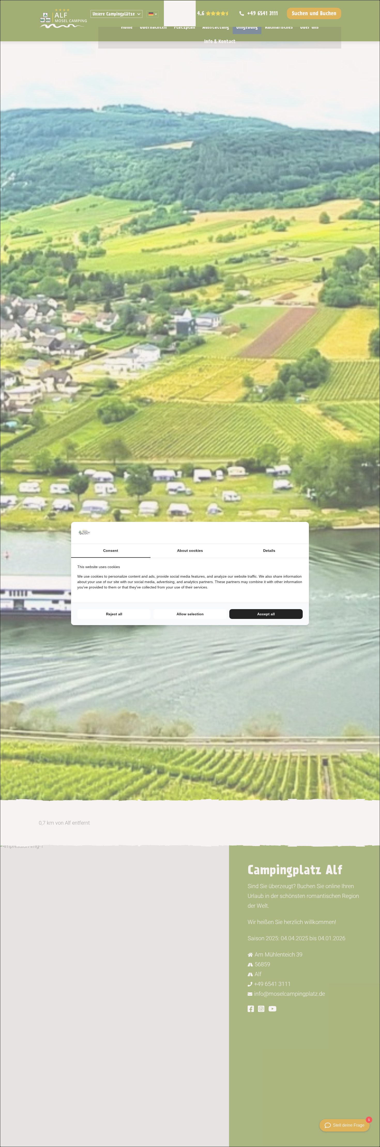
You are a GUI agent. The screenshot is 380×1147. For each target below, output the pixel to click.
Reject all (114, 614)
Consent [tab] (110, 550)
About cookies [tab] (190, 550)
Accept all (266, 614)
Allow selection (190, 614)
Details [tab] (269, 550)
